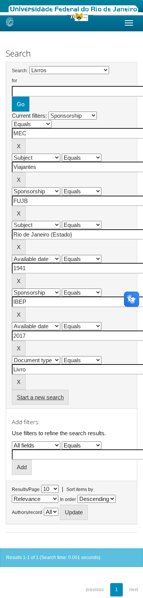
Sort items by (79, 489)
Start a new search (40, 397)
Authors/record (27, 512)
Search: (20, 70)
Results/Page (26, 489)
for (14, 80)
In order (68, 499)
